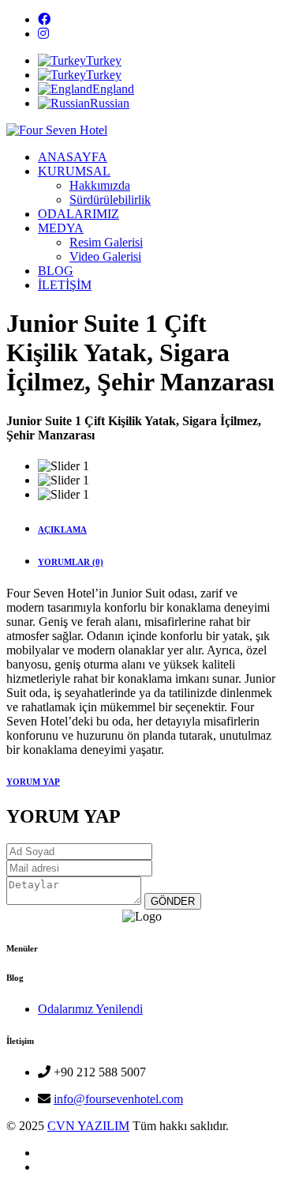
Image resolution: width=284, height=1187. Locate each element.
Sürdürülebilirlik (110, 199)
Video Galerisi (105, 256)
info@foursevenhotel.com (118, 1099)
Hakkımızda (99, 185)
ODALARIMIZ (78, 213)
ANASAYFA (72, 157)
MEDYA (61, 228)
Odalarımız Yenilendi (90, 1009)
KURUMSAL (74, 171)
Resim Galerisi (106, 242)
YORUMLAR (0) (70, 562)
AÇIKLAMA (62, 529)
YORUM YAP (33, 781)
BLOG (55, 270)
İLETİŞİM (65, 285)
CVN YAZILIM (88, 1125)
